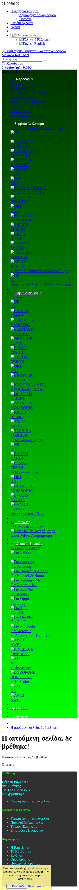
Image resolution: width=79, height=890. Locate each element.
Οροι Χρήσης (21, 111)
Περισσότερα (36, 886)
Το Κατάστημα (22, 88)
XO (13, 663)
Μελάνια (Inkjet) (28, 440)
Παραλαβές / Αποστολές (30, 92)
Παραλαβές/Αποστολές (27, 822)
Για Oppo (18, 603)
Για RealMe (20, 594)
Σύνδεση (25, 19)
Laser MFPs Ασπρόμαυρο (31, 535)
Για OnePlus (20, 621)
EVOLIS (18, 500)
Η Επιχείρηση (22, 83)
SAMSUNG (20, 146)
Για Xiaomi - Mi (24, 585)
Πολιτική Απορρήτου (27, 115)
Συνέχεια (8, 764)
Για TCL (17, 612)
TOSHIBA (19, 257)
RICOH (17, 238)
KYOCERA (20, 201)
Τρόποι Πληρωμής (25, 97)
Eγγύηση (18, 106)
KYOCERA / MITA (27, 389)
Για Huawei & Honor (27, 575)
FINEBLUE (20, 654)
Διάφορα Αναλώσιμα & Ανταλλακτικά (41, 284)
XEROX (17, 266)
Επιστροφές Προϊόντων (29, 101)
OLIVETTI (20, 398)
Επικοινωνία (19, 716)
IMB (14, 183)
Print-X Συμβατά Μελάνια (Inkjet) (42, 271)
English (39, 43)
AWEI (16, 644)
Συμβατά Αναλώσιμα (29, 124)
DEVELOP (20, 343)
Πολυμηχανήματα (29, 526)
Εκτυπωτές (22, 522)
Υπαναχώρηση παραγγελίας (30, 801)
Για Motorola (21, 631)
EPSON (17, 352)
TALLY (17, 426)
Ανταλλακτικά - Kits (27, 513)
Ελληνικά (43, 39)
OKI (14, 211)
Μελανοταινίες (27, 472)
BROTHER (20, 165)
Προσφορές (19, 708)
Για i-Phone (20, 557)
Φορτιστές (23, 668)
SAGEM (17, 248)
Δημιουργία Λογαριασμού (37, 15)
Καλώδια (22, 681)
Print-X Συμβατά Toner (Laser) (40, 128)
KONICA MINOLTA (27, 192)
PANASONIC (22, 220)
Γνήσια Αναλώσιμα (27, 293)
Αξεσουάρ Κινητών (28, 543)
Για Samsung (21, 566)
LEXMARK (20, 155)
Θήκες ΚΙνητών (27, 548)
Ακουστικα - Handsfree (33, 635)
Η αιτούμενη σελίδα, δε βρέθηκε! (34, 727)
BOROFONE (21, 677)
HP (13, 137)
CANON (18, 174)
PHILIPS (18, 229)
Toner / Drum (26, 297)
